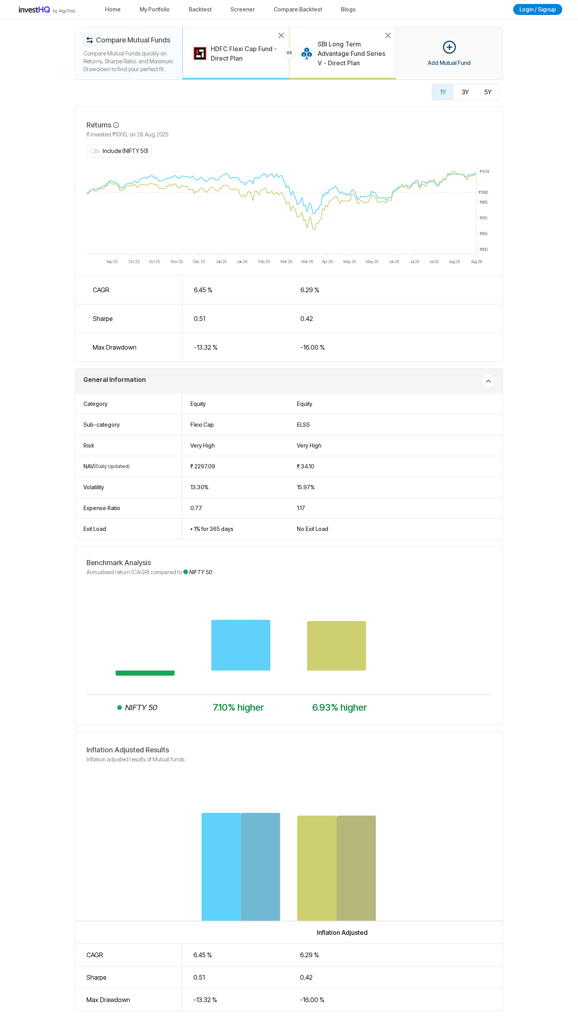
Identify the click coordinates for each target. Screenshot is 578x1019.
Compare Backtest (298, 9)
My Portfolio (155, 9)
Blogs (348, 9)
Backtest (200, 9)
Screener (242, 9)
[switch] (94, 151)
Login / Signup (537, 9)
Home (113, 9)
